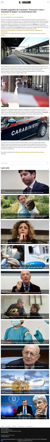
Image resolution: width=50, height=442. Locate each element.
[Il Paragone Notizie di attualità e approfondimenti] (25, 2)
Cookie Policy (29, 426)
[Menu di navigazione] (2, 2)
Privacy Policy (21, 426)
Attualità (13, 14)
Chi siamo (8, 426)
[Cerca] (47, 163)
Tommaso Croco (6, 14)
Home (2, 426)
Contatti (14, 426)
